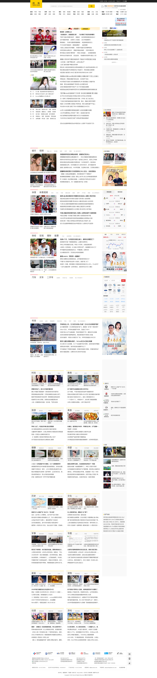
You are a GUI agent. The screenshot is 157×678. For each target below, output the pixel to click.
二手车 (50, 277)
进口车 (111, 301)
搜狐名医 (50, 448)
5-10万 (105, 298)
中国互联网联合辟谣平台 (82, 663)
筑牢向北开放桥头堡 (66, 55)
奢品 (59, 373)
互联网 (41, 321)
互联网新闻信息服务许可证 (66, 659)
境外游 (50, 410)
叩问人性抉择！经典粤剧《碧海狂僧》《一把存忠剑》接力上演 (85, 525)
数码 (74, 321)
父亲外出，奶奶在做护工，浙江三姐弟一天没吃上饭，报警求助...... (86, 560)
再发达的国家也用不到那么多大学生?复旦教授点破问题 (83, 394)
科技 (34, 320)
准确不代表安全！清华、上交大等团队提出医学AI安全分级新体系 (50, 469)
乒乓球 (83, 192)
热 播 (32, 109)
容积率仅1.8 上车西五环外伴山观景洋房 (113, 528)
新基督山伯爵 (44, 114)
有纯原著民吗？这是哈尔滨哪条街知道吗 (118, 460)
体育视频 (43, 192)
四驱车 (105, 301)
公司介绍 (85, 672)
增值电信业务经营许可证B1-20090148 (40, 658)
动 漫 (32, 116)
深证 (111, 234)
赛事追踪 (96, 611)
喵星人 (86, 573)
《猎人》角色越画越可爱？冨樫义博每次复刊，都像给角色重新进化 (51, 640)
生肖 (59, 573)
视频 (64, 11)
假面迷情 (38, 111)
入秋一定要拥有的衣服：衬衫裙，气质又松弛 (44, 402)
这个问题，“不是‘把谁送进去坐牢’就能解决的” (80, 391)
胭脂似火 (44, 111)
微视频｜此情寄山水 (66, 32)
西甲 (78, 192)
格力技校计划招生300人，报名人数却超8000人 (81, 397)
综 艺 (32, 118)
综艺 (65, 151)
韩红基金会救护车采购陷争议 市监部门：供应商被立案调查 (77, 70)
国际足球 (67, 192)
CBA (57, 192)
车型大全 (64, 277)
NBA (54, 11)
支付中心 (60, 672)
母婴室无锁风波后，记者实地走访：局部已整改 (81, 477)
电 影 (32, 114)
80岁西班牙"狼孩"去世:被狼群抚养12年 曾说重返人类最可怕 (77, 81)
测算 (40, 573)
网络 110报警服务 (73, 653)
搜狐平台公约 (96, 672)
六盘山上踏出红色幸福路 (67, 47)
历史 (97, 11)
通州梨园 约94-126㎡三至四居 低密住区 (113, 519)
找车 (123, 280)
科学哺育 (86, 448)
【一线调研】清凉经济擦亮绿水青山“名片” (43, 437)
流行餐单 (77, 410)
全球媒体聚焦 (92, 53)
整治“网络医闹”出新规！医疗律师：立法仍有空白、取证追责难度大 (50, 471)
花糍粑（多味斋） (72, 429)
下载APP (118, 1)
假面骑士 (38, 116)
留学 (85, 373)
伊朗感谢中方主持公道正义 (75, 562)
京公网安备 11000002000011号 (40, 661)
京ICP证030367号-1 (81, 658)
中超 (61, 192)
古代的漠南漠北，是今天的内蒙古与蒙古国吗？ (45, 522)
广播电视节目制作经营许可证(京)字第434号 (103, 659)
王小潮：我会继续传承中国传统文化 (44, 91)
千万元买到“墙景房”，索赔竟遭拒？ (70, 45)
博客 (111, 11)
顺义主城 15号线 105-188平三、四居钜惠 (114, 522)
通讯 (46, 321)
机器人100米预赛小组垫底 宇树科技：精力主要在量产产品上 (77, 104)
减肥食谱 (96, 410)
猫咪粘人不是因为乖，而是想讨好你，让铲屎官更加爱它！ (84, 592)
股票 (56, 235)
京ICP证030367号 (65, 658)
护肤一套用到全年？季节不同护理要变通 (43, 477)
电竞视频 (77, 611)
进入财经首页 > (77, 236)
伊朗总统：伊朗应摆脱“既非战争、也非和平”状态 (74, 79)
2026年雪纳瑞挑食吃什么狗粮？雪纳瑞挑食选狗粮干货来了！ (85, 602)
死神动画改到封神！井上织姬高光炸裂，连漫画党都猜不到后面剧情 (51, 629)
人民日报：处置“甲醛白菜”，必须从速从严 (72, 62)
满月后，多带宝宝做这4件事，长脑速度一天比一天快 (82, 471)
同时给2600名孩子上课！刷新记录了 (44, 94)
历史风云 (60, 533)
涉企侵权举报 (122, 667)
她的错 (54, 109)
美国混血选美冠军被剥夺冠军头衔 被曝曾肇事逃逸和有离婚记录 (78, 89)
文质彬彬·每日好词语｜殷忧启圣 (76, 515)
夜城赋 (49, 111)
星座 (34, 573)
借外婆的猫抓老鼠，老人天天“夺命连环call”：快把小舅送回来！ (85, 600)
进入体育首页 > (96, 192)
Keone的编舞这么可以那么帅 (42, 96)
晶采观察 (84, 45)
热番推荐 (60, 611)
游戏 (97, 14)
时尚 (34, 373)
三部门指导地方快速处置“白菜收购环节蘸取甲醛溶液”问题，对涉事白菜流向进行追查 (92, 557)
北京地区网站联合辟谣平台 (66, 661)
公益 (125, 11)
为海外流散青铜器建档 (73, 42)
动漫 (93, 14)
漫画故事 (41, 611)
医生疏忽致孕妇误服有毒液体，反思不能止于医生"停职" (83, 474)
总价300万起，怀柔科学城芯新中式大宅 (113, 524)
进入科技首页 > (82, 321)
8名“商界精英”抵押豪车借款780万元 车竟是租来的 (74, 115)
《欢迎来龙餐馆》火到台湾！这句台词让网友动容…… (83, 552)
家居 (54, 14)
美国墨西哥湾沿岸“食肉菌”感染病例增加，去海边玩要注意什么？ (50, 466)
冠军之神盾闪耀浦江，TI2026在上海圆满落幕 (80, 634)
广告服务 (69, 672)
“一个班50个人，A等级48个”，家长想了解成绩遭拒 (82, 399)
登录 (125, 1)
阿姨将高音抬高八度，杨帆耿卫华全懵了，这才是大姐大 (118, 473)
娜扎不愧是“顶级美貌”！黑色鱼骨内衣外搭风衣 (44, 391)
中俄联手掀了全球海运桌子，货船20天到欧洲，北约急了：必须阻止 (51, 560)
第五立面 (38, 109)
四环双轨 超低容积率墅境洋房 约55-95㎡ (113, 517)
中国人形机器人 (81, 53)
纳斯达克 (124, 234)
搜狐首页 (36, 4)
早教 (76, 448)
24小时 (107, 11)
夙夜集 (54, 111)
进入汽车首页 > (79, 277)
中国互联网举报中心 (38, 653)
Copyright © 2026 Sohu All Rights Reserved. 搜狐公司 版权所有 (79, 675)
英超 (50, 11)
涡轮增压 (117, 301)
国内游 (41, 410)
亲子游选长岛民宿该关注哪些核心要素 (42, 439)
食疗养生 (86, 410)
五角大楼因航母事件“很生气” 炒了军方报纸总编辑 (74, 87)
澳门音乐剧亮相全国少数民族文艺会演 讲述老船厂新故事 (83, 520)
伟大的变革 (121, 24)
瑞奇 (43, 116)
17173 (121, 14)
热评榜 (107, 14)
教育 (78, 14)
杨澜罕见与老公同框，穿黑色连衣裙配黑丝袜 (44, 399)
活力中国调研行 (86, 40)
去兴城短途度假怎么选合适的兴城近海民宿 (43, 429)
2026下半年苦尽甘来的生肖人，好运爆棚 (43, 600)
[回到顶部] (129, 668)
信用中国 (34, 663)
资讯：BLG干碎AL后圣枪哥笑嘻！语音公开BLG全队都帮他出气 (85, 640)
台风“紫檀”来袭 (64, 40)
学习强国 (121, 19)
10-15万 (111, 298)
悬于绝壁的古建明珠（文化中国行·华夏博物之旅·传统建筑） (84, 517)
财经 (34, 235)
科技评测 (59, 321)
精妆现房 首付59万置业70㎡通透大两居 (113, 531)
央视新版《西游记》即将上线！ (40, 637)
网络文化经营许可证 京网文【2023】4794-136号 (43, 659)
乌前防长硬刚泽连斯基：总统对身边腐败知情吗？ (81, 555)
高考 (76, 373)
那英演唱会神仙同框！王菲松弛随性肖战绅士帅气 (45, 394)
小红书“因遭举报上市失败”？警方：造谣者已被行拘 (75, 113)
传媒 (85, 533)
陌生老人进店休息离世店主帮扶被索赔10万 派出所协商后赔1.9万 (79, 67)
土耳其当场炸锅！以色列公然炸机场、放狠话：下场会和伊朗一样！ (51, 552)
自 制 (32, 111)
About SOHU (80, 672)
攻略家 (59, 410)
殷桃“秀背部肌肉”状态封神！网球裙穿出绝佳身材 (45, 397)
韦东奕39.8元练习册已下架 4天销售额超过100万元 (74, 106)
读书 (85, 496)
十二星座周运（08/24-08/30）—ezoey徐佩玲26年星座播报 (48, 597)
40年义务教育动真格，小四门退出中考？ (79, 402)
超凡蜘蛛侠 (52, 114)
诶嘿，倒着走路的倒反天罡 (118, 466)
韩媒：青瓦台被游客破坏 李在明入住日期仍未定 (74, 84)
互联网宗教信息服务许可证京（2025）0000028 (104, 663)
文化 (93, 11)
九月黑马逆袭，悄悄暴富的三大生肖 (41, 594)
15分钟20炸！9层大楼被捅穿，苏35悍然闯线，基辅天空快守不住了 (51, 555)
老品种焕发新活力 (87, 42)
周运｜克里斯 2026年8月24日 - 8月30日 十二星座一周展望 (48, 592)
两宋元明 (60, 496)
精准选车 (123, 301)
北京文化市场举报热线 (97, 653)
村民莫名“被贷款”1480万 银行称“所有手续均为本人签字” (76, 72)
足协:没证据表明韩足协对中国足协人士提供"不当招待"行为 (77, 123)
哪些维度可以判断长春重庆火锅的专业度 (79, 431)
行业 (63, 236)
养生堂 (43, 118)
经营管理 (68, 236)
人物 (49, 373)
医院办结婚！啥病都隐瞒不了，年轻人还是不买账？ (82, 466)
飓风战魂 (53, 116)
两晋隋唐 (50, 496)
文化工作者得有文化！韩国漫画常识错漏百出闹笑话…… (47, 634)
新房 (50, 14)
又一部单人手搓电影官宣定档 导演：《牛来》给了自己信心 (77, 98)
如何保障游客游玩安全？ (88, 37)
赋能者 (78, 37)
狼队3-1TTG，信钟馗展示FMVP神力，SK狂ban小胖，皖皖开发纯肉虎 (87, 632)
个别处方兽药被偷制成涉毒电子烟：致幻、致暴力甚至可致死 (77, 101)
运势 (49, 573)
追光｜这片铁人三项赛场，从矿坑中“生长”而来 (44, 515)
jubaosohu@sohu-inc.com (110, 667)
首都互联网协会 (110, 653)
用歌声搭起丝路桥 (79, 50)
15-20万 (117, 298)
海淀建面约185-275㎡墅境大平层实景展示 (114, 526)
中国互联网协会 (85, 653)
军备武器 (50, 533)
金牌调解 (38, 118)
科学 (70, 321)
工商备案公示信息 (80, 661)
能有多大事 (45, 109)
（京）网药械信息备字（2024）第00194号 (103, 658)
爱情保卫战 (53, 118)
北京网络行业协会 (62, 653)
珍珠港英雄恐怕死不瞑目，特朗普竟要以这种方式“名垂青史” (48, 562)
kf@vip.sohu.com (93, 667)
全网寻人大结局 (75, 40)
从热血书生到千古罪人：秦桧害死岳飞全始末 (44, 520)
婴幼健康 (96, 448)
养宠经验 (77, 573)
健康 (82, 14)
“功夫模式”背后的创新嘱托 (87, 34)
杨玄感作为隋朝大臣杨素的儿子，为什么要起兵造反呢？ (47, 517)
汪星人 (95, 573)
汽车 (34, 277)
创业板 (117, 234)
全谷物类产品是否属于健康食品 (76, 437)
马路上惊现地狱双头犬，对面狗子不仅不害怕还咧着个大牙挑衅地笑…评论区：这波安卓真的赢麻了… (96, 597)
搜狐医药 (41, 448)
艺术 (95, 496)
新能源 (68, 14)
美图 (70, 151)
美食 (70, 410)
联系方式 (74, 672)
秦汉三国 (41, 496)
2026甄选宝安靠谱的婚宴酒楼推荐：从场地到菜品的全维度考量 (85, 439)
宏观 (35, 14)
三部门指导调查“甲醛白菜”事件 (69, 64)
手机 (65, 321)
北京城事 (104, 28)
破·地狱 (38, 114)
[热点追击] (114, 28)
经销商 (71, 277)
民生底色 (76, 55)
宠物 (70, 573)
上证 (105, 234)
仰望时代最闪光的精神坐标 (84, 47)
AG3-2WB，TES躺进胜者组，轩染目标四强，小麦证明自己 (84, 637)
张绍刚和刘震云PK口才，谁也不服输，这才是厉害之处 (118, 480)
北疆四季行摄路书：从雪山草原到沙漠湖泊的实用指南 (47, 431)
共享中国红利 (90, 50)
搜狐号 (106, 383)
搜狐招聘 (65, 672)
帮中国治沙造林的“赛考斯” (67, 53)
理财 (39, 14)
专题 (39, 11)
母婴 (82, 11)
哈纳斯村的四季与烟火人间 (88, 55)
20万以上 (123, 298)
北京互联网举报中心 (50, 653)
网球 (88, 192)
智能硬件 (52, 321)
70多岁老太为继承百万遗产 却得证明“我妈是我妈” (74, 118)
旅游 (78, 11)
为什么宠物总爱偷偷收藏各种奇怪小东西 (79, 594)
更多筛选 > (123, 295)
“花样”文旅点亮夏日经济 (67, 37)
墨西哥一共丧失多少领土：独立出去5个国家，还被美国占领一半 (50, 525)
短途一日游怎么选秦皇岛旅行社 (40, 434)
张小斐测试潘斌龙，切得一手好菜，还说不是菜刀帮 (118, 485)
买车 (64, 14)
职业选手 (86, 611)
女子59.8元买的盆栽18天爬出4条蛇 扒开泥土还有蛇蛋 (75, 96)
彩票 (111, 14)
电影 (61, 151)
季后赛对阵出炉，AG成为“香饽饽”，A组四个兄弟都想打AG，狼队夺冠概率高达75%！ (92, 629)
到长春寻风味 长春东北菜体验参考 (77, 434)
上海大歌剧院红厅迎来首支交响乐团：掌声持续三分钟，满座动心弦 (87, 522)
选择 (47, 118)
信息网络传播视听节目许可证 (100, 661)
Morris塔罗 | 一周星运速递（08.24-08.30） (43, 602)
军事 (35, 11)
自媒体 (58, 277)
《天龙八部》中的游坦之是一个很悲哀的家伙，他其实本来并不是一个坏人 (53, 632)
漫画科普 (50, 611)
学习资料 (96, 373)
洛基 (50, 109)
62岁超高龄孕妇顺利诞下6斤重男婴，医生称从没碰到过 (83, 469)
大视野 (122, 11)
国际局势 (41, 533)
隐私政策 (90, 672)
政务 (125, 14)
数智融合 (62, 42)
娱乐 (34, 151)
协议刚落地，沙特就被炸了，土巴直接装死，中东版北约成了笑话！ (51, 557)
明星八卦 (49, 151)
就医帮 (59, 448)
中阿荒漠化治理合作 (66, 50)
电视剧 (68, 11)
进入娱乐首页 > (78, 151)
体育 (34, 192)
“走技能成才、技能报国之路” (68, 34)
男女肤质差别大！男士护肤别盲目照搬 (42, 474)
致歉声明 (96, 533)
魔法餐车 (47, 116)
